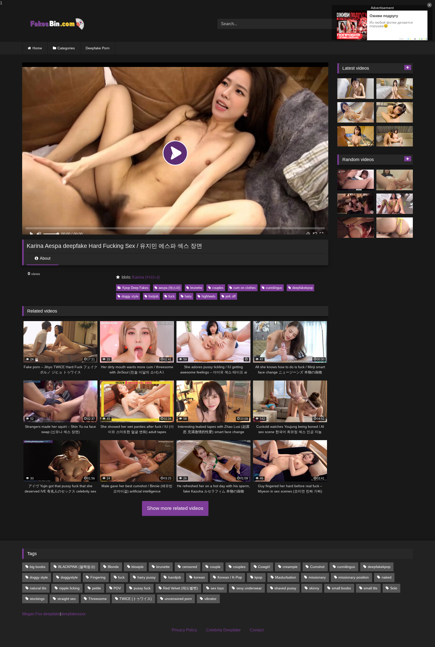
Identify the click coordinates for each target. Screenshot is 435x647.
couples (218, 288)
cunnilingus (274, 288)
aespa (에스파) (169, 288)
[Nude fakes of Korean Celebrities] (56, 24)
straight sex (66, 599)
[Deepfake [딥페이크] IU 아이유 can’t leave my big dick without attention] (355, 204)
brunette (196, 288)
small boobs (341, 588)
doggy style (130, 296)
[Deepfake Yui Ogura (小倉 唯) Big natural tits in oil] (355, 136)
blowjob (137, 567)
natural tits (38, 588)
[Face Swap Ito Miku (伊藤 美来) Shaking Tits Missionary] (355, 112)
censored (189, 567)
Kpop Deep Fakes (135, 288)
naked (386, 577)
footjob (153, 296)
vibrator (210, 599)
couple (215, 567)
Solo (393, 588)
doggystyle (69, 577)
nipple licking (69, 588)
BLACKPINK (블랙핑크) (76, 567)
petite (96, 588)
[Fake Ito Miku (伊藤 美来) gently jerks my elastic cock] (355, 88)
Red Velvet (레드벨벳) (180, 588)
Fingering (97, 577)
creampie (290, 567)
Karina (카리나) (146, 277)
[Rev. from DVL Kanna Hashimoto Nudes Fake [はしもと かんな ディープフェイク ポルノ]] (355, 227)
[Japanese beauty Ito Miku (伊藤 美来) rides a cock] (394, 88)
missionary (317, 577)
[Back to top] (419, 633)
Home (37, 48)
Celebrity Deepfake (223, 630)
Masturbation (285, 577)
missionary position (353, 577)
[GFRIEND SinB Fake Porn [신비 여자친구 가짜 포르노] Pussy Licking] (394, 180)
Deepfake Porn (98, 48)
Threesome (97, 599)
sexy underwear (249, 588)
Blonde (113, 567)
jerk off (231, 296)
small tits (370, 588)
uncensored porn (178, 599)
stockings (37, 599)
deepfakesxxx (73, 614)
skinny (314, 588)
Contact (257, 630)
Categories (66, 48)
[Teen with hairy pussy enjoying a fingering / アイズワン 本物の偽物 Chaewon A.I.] (355, 180)
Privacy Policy (184, 630)
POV (117, 588)
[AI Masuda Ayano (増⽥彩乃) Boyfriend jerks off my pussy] (394, 136)
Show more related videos (175, 508)
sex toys (217, 588)
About (44, 258)
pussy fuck (142, 588)
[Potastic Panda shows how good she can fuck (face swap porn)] (394, 204)
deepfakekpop (302, 288)
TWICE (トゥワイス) (135, 599)
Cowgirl (264, 567)
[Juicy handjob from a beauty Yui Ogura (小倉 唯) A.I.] (394, 112)
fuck (171, 296)
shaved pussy (285, 588)
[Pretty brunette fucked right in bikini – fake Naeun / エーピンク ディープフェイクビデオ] (394, 227)
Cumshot (317, 567)
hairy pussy (146, 577)
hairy (188, 296)
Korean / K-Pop (230, 577)
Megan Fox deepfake (41, 614)
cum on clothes (244, 288)
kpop (258, 577)
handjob (174, 577)
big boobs (37, 567)
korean (199, 577)
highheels (208, 296)
